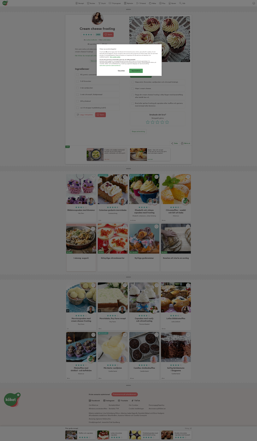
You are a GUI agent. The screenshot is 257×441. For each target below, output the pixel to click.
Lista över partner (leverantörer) (110, 65)
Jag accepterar (136, 70)
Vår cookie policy (115, 57)
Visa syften (121, 70)
